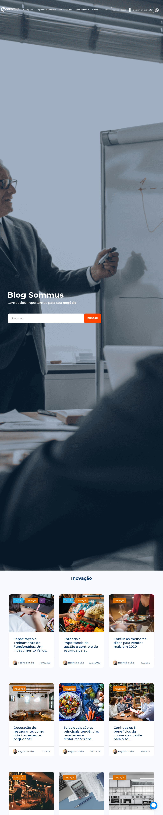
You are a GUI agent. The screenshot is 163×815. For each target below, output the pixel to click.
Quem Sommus (82, 10)
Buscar (92, 318)
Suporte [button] (95, 10)
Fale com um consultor (142, 10)
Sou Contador (65, 10)
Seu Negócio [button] (27, 10)
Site (106, 10)
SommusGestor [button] (120, 10)
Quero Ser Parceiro (47, 10)
